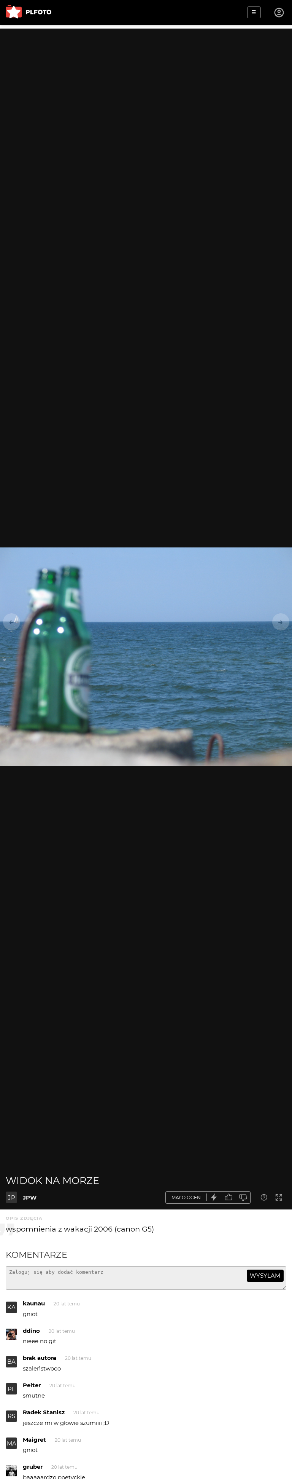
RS (11, 1416)
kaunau (34, 1303)
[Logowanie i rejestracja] (279, 12)
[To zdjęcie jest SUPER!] (214, 1197)
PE (12, 1389)
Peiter (32, 1385)
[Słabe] (243, 1197)
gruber (33, 1466)
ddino (31, 1330)
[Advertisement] (146, 82)
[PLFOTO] (28, 12)
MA (11, 1443)
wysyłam (265, 1275)
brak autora (39, 1357)
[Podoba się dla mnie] (228, 1197)
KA (11, 1307)
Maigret (34, 1439)
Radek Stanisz (44, 1412)
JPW (29, 1197)
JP (11, 1197)
